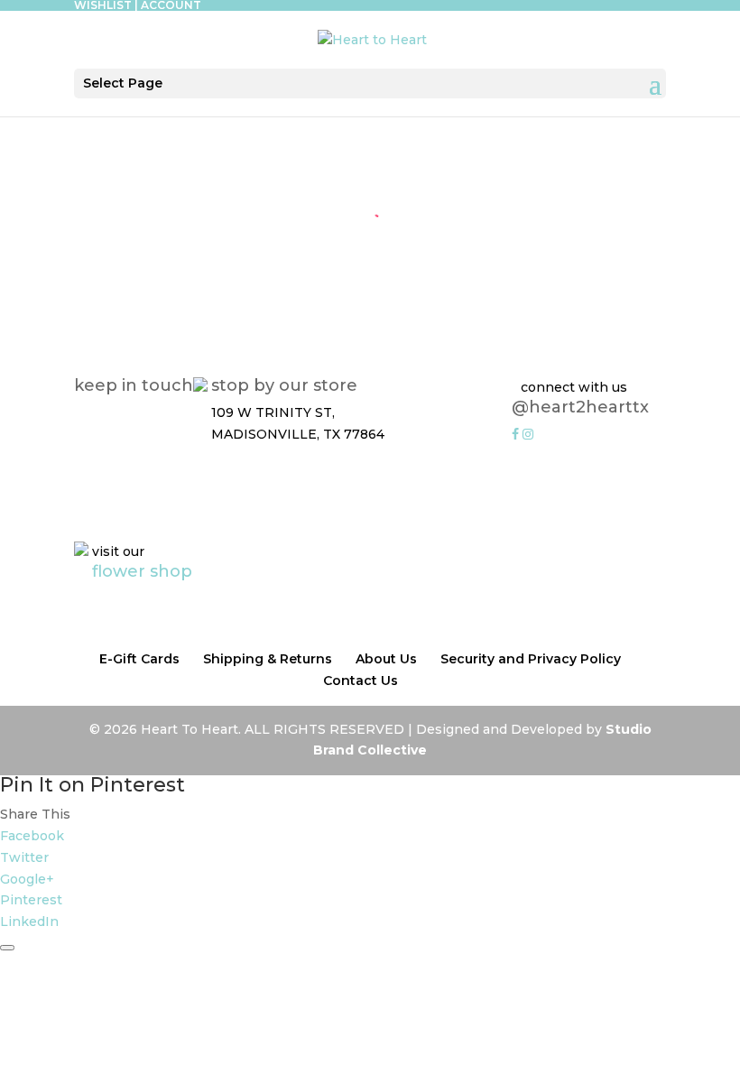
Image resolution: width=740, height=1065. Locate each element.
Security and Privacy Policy (530, 659)
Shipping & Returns (267, 659)
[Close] (7, 947)
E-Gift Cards (139, 659)
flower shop (142, 571)
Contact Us (360, 680)
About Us (386, 659)
